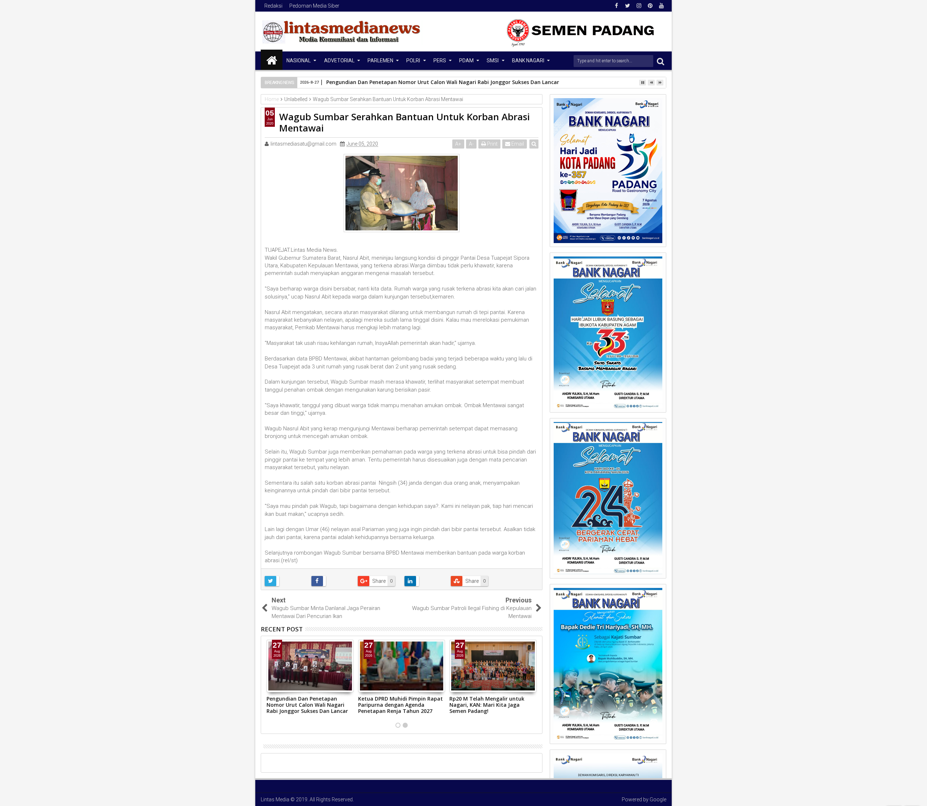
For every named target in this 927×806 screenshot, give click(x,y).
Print (492, 144)
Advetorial (339, 60)
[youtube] (661, 6)
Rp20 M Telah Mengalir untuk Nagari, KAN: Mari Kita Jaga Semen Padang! (486, 704)
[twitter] (627, 6)
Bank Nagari (528, 60)
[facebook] (616, 6)
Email (517, 144)
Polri (413, 60)
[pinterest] (650, 6)
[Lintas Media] (271, 60)
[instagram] (639, 6)
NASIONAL (298, 60)
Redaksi (273, 6)
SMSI (493, 60)
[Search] (660, 61)
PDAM (466, 60)
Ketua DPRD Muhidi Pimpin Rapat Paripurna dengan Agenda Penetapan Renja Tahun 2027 (400, 704)
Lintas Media (275, 799)
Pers (439, 60)
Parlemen (380, 60)
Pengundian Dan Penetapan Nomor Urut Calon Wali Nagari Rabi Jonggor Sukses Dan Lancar (307, 704)
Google (658, 799)
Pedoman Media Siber (314, 6)
